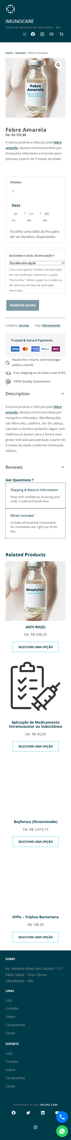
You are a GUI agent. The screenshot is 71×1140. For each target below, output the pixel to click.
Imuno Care (49, 1104)
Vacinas (20, 53)
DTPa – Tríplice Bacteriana (35, 917)
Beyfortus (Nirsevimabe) (35, 822)
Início (9, 53)
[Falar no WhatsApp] (62, 1131)
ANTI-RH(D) (35, 627)
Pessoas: (16, 182)
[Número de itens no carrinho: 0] (61, 34)
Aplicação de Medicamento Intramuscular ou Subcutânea (35, 724)
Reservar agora (23, 305)
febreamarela (51, 325)
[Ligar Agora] (62, 1117)
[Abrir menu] (25, 34)
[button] (58, 65)
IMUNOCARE (20, 21)
